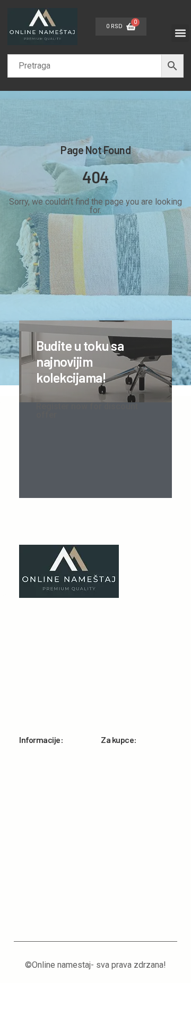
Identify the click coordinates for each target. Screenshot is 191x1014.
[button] (180, 33)
